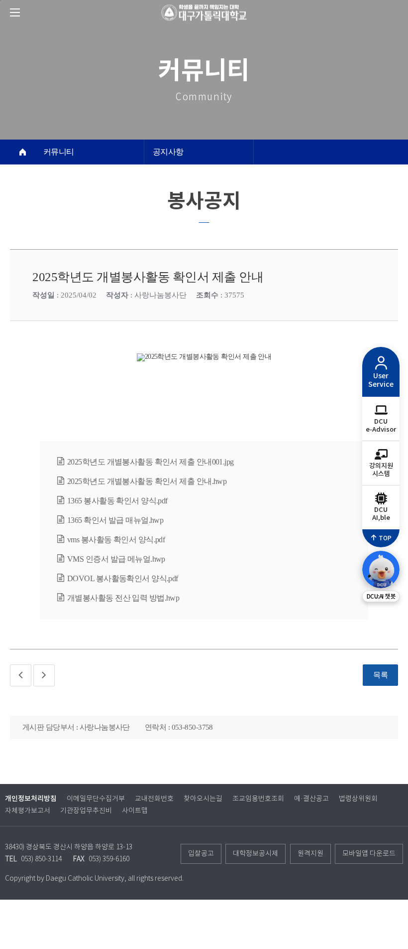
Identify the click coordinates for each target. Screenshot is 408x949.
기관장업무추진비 (86, 810)
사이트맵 (135, 810)
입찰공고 (201, 854)
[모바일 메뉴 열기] (15, 12)
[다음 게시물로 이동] (44, 675)
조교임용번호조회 (258, 798)
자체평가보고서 (27, 810)
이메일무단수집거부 (96, 798)
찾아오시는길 (203, 798)
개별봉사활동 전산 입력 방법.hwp (123, 598)
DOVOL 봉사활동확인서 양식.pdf (122, 578)
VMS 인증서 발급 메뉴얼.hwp (116, 559)
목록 (380, 675)
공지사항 (168, 152)
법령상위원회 (358, 798)
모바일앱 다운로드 (369, 854)
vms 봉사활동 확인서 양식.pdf (116, 539)
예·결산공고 (311, 798)
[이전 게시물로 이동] (20, 675)
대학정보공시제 (255, 854)
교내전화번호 (154, 798)
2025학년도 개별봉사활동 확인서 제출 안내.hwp (146, 481)
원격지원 (310, 854)
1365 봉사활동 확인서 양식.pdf (117, 500)
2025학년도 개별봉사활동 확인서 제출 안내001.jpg (150, 462)
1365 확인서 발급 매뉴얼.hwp (115, 520)
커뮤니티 (58, 152)
